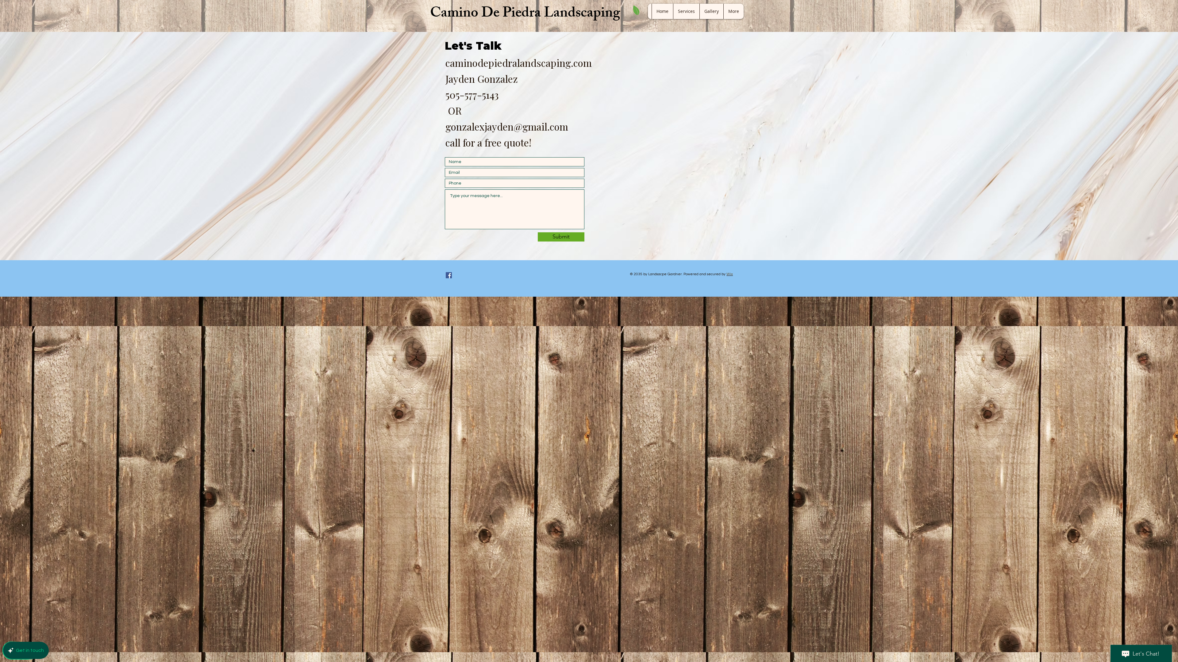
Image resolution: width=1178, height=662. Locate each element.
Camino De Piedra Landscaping (525, 14)
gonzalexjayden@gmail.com (506, 126)
